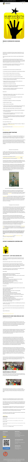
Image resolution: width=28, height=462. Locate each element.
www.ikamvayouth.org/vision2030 (8, 235)
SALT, (14, 157)
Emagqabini (18, 158)
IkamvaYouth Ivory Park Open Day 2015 (13, 316)
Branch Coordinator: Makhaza (11, 41)
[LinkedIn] (23, 1)
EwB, (16, 156)
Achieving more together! (10, 132)
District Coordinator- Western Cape (12, 241)
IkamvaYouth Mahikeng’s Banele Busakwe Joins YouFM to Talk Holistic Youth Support (14, 418)
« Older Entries (5, 415)
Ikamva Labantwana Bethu (9, 157)
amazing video (10, 193)
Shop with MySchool (5, 435)
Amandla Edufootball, (17, 157)
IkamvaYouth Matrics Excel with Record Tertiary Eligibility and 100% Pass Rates (13, 420)
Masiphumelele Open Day (9, 372)
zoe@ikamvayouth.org (19, 235)
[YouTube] (24, 1)
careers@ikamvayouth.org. (11, 124)
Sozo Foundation (5, 196)
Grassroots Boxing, (19, 156)
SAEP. (22, 158)
